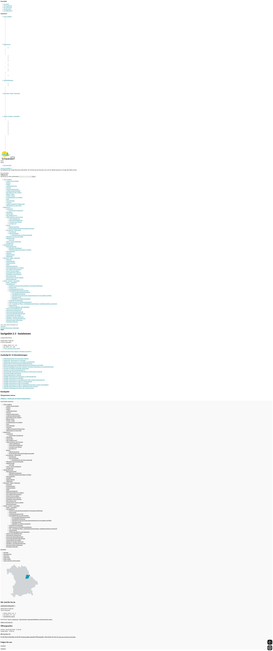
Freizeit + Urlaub (10, 33)
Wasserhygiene (13, 132)
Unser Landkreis (7, 16)
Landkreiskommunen (11, 23)
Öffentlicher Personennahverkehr (14, 72)
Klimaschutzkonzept (11, 114)
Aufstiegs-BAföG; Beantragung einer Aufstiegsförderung (17, 363)
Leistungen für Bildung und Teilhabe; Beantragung (16, 368)
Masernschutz (12, 123)
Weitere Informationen (7, 622)
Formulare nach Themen (15, 59)
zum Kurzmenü (7, 9)
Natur (7, 36)
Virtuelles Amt (10, 79)
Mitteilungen (9, 92)
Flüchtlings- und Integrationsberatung (15, 146)
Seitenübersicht (7, 554)
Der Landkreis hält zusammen (13, 105)
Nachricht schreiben (6, 351)
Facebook (3, 646)
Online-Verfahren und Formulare (14, 54)
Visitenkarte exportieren (25, 351)
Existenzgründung (10, 98)
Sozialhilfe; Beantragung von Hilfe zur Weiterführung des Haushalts (20, 386)
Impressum (6, 556)
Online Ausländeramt (14, 56)
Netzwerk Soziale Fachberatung (14, 147)
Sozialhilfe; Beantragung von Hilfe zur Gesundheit (16, 383)
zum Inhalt (6, 4)
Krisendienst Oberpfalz (12, 149)
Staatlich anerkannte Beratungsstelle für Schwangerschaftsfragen (26, 121)
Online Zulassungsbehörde (16, 57)
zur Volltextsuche (7, 11)
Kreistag (8, 20)
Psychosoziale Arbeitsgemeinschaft (21, 292)
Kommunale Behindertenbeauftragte (15, 141)
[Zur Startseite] (8, 159)
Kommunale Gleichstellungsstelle (14, 139)
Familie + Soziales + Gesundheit (11, 116)
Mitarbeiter (9, 49)
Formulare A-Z (12, 61)
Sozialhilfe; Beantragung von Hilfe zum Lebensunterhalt (17, 381)
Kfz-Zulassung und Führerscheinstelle (66, 637)
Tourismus (8, 39)
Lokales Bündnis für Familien (13, 142)
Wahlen (8, 21)
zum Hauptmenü (7, 6)
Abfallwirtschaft (10, 74)
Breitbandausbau (10, 97)
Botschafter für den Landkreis (13, 29)
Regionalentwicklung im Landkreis (15, 103)
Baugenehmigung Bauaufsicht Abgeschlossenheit (21, 65)
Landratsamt (9, 46)
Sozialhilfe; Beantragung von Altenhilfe (13, 378)
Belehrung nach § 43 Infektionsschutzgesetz (20, 129)
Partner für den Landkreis (12, 106)
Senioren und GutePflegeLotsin (14, 136)
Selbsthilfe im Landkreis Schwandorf (21, 299)
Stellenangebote (10, 90)
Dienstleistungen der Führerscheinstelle (22, 235)
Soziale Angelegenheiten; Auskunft (12, 375)
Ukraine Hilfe (9, 51)
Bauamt (8, 62)
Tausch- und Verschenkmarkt (13, 77)
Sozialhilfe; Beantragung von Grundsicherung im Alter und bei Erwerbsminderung (24, 380)
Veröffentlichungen (8, 80)
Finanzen (8, 25)
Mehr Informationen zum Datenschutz (10, 171)
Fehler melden (7, 559)
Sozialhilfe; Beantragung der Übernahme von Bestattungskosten (19, 376)
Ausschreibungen (10, 87)
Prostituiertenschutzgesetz (16, 128)
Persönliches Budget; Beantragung (12, 373)
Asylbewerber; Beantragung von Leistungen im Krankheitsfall (19, 362)
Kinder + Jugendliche (11, 118)
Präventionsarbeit (16, 297)
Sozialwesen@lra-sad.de (11, 348)
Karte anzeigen (15, 351)
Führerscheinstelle (13, 70)
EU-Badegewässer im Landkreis (14, 34)
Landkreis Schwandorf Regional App (15, 41)
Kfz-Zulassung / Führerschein (13, 67)
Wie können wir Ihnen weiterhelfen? (10, 176)
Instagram (3, 649)
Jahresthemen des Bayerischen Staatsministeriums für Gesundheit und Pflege (31, 295)
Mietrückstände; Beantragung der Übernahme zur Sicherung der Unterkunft (22, 372)
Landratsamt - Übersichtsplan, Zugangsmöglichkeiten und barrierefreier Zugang (32, 619)
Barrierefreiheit (7, 165)
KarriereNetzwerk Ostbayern (13, 108)
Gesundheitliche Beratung (18, 294)
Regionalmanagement (12, 101)
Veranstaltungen (10, 38)
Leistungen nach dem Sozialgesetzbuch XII (14, 370)
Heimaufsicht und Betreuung (13, 137)
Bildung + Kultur (10, 31)
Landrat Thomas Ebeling (12, 18)
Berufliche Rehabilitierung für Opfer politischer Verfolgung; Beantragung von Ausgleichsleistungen (28, 367)
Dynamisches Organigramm (16, 47)
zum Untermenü (7, 7)
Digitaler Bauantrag (14, 64)
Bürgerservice (6, 44)
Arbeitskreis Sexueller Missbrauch (14, 144)
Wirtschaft (9, 95)
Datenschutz (6, 557)
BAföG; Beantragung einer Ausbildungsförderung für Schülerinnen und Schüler (23, 365)
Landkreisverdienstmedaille (13, 28)
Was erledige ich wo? (11, 52)
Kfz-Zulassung (12, 69)
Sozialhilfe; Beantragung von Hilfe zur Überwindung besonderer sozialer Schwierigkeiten (26, 385)
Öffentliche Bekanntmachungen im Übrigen (20, 85)
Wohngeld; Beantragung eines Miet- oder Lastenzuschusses (18, 388)
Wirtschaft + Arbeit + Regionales (11, 93)
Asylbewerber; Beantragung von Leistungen (14, 360)
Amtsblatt (8, 88)
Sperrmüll (11, 75)
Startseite (3, 328)
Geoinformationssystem (12, 26)
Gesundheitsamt (10, 119)
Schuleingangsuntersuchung (16, 124)
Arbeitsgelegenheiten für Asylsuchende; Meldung (15, 358)
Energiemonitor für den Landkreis (14, 113)
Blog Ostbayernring (11, 111)
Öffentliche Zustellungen (15, 83)
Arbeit (7, 100)
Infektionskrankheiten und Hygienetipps (19, 134)
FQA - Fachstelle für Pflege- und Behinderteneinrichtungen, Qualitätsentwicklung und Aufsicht (33, 131)
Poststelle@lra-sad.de (9, 616)
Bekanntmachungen (11, 82)
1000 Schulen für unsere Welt (13, 43)
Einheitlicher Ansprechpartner (14, 110)
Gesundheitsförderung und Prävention (19, 126)
